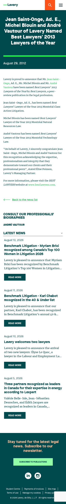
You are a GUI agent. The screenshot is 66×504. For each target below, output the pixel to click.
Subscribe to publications (33, 462)
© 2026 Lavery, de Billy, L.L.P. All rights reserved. (33, 498)
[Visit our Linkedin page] (28, 475)
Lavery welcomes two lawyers (27, 342)
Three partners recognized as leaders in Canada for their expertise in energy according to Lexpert (33, 388)
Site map (52, 489)
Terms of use (12, 493)
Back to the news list (25, 200)
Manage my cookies (32, 493)
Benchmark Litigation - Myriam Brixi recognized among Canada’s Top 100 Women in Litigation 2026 (32, 250)
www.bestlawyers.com (41, 185)
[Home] (10, 5)
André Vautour (14, 225)
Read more (14, 277)
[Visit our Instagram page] (37, 475)
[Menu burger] (61, 5)
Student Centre (13, 489)
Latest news (14, 233)
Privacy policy (51, 493)
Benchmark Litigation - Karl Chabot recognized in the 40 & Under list (31, 298)
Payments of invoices (34, 489)
